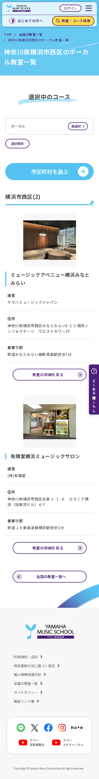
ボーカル (46, 126)
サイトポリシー (26, 692)
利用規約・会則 (26, 656)
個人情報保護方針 (27, 674)
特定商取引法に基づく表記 (34, 665)
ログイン (70, 8)
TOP (8, 34)
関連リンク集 (24, 701)
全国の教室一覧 (31, 34)
